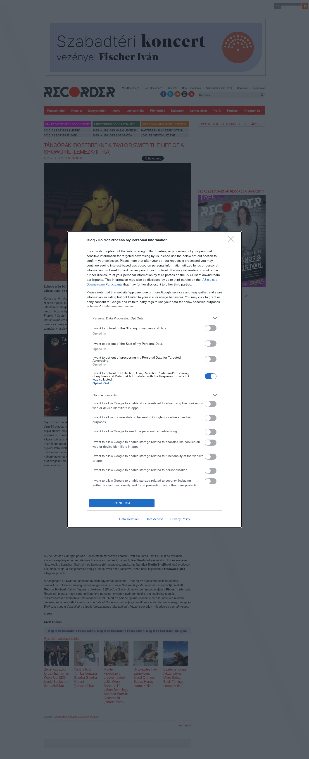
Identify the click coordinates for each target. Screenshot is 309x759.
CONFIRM (122, 503)
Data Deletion (129, 519)
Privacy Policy (180, 519)
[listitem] (154, 318)
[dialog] (154, 379)
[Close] (232, 240)
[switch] (210, 328)
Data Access (154, 519)
